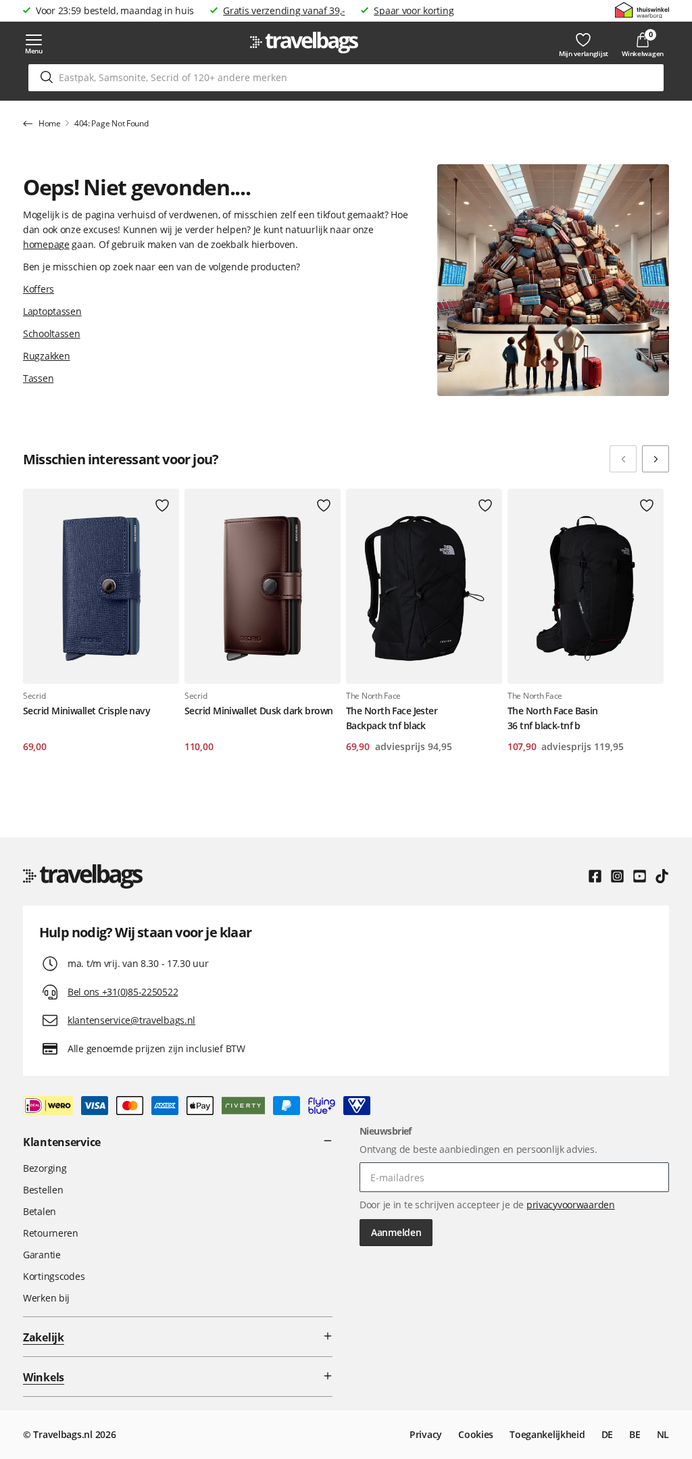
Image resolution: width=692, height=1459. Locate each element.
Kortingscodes (53, 1276)
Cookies (475, 1434)
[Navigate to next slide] (655, 458)
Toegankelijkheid (547, 1434)
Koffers (38, 288)
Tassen (38, 378)
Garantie (42, 1254)
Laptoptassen (52, 311)
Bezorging (44, 1168)
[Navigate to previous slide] (623, 458)
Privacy (426, 1434)
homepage (46, 244)
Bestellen (43, 1189)
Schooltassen (51, 333)
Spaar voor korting (413, 10)
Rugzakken (46, 355)
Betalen (39, 1211)
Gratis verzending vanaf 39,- (284, 10)
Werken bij (46, 1297)
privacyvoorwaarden (570, 1204)
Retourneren (50, 1233)
